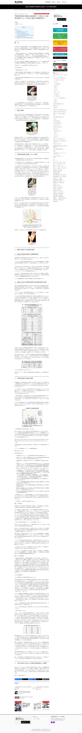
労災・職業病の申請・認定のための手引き (60, 174)
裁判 (60, 198)
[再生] (54, 70)
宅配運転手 (61, 179)
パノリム (55, 168)
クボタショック (61, 165)
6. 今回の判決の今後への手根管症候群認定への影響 (23, 37)
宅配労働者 (55, 179)
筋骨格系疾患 (61, 193)
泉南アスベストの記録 (57, 185)
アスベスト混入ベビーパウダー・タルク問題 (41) (60, 75)
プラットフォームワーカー (62, 168)
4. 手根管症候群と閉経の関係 (20, 36)
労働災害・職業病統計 (57, 171)
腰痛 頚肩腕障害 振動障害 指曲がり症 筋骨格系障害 (42, 13)
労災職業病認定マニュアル (58, 176)
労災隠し (65, 176)
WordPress (35, 730)
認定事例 (64, 198)
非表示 (25, 27)
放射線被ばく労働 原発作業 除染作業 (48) (59, 111)
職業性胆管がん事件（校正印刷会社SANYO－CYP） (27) (60, 141)
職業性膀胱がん (61, 196)
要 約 (16, 29)
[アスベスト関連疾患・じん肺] (18, 704)
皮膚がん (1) (56, 132)
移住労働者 (55, 193)
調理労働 (55, 199)
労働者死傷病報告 (56, 173)
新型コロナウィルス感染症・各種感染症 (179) (59, 114)
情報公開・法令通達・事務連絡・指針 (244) (59, 109)
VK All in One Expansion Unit (47, 730)
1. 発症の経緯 (17, 30)
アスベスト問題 (56, 162)
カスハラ (55, 165)
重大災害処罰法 (61, 199)
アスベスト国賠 (63, 162)
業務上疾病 (62, 182)
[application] (60, 67)
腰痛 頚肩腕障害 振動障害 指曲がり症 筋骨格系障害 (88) (60, 146)
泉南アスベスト (56, 184)
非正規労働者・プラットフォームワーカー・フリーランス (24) (60, 153)
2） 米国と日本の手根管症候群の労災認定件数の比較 (24, 35)
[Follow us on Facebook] (52, 722)
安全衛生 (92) (55, 107)
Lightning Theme (40, 730)
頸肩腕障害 (55, 201)
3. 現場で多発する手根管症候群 (20, 32)
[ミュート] (64, 70)
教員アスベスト (56, 182)
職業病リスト (56, 198)
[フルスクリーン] (66, 70)
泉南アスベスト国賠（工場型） (58, 187)
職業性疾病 (55, 196)
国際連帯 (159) (55, 105)
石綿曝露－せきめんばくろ (58, 190)
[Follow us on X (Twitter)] (54, 722)
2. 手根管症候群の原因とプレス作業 (21, 31)
